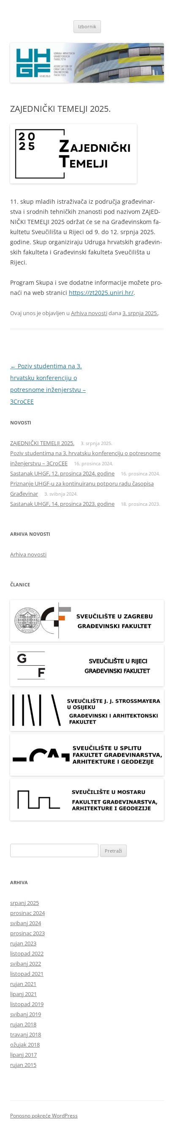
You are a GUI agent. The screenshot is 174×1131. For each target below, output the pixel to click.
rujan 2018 (23, 1024)
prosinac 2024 (27, 913)
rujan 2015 (23, 1065)
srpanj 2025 (24, 903)
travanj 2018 (25, 1034)
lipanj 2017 (23, 1054)
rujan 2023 (23, 943)
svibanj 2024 (25, 923)
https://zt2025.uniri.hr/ (101, 293)
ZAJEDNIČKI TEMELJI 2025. (42, 443)
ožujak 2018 (25, 1044)
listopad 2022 (27, 953)
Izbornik (87, 26)
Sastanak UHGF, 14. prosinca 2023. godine (62, 503)
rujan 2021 (23, 984)
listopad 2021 (27, 973)
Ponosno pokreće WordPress (44, 1115)
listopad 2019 (27, 1004)
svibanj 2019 (25, 1014)
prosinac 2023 (27, 933)
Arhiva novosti (89, 313)
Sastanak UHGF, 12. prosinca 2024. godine (62, 473)
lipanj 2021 (23, 994)
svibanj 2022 (25, 963)
